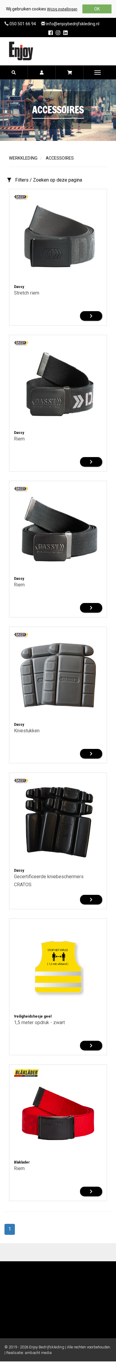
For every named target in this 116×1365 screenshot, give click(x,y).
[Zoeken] (14, 72)
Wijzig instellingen (62, 9)
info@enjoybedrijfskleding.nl (72, 23)
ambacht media (38, 1352)
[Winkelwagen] (70, 72)
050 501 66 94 (22, 23)
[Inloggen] (42, 72)
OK (97, 9)
